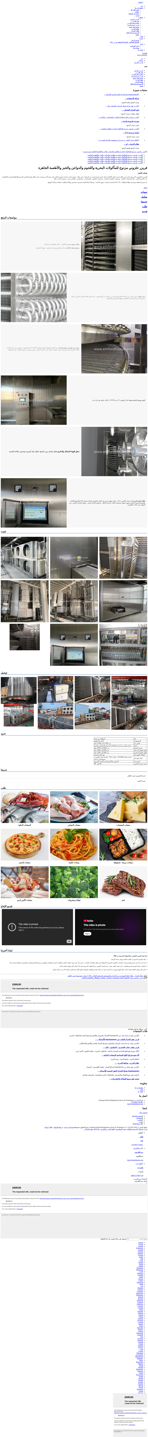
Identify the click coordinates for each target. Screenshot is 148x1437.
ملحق (137, 34)
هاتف (141, 1140)
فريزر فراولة (143, 1129)
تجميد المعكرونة (121, 1129)
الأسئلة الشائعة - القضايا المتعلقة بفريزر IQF (124, 42)
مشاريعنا (136, 48)
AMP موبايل (48, 1127)
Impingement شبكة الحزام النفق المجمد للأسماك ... (118, 1071)
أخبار (141, 44)
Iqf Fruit (96, 1129)
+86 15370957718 (137, 1102)
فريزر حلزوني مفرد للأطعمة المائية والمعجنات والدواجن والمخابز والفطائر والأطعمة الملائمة (112, 978)
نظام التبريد (135, 29)
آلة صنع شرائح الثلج (132, 33)
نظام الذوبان (135, 31)
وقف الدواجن (88, 1129)
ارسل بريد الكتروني (140, 1181)
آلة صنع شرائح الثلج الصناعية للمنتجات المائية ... (120, 1055)
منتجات (140, 17)
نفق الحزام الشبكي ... (130, 110)
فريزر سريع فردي (133, 25)
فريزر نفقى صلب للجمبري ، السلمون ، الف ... (121, 1047)
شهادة (137, 12)
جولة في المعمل (133, 13)
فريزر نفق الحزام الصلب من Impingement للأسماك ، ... (117, 1039)
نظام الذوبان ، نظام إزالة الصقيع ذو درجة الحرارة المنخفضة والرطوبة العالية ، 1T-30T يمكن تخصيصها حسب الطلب (105, 976)
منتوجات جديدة (69, 1127)
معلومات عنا (139, 8)
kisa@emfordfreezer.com (135, 1104)
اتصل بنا (140, 50)
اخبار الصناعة (134, 46)
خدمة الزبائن (135, 40)
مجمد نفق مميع (134, 27)
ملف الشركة (135, 10)
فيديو (137, 15)
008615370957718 (137, 1175)
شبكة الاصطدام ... (132, 98)
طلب (141, 36)
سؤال (145, 187)
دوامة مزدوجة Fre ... (131, 133)
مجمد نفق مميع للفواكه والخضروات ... (124, 1079)
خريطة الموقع (58, 1127)
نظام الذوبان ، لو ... (131, 144)
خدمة (141, 38)
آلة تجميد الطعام (132, 1129)
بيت (142, 6)
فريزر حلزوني (134, 19)
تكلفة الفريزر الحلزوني (107, 1129)
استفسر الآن (143, 1113)
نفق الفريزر (135, 21)
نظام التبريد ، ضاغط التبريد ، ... (127, 1063)
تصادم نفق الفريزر (133, 23)
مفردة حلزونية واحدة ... (130, 121)
